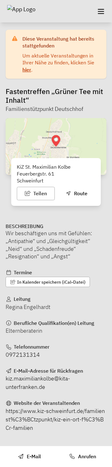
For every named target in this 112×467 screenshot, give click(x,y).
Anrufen (86, 456)
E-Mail (33, 456)
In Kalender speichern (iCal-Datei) (51, 282)
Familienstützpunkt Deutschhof (44, 108)
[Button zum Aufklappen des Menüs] (101, 11)
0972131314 (23, 354)
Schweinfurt (30, 180)
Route (80, 193)
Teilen (39, 193)
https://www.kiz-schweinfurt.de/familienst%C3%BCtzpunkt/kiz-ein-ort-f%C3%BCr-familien (55, 419)
